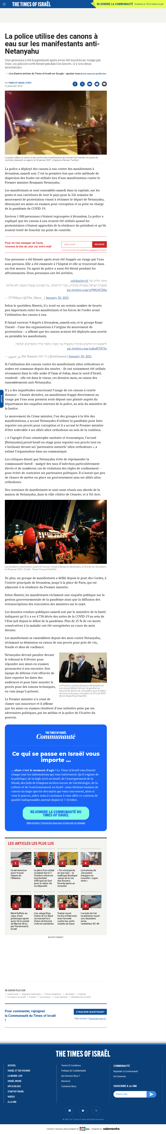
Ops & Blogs (14, 1086)
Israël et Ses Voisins (19, 1070)
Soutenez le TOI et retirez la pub (149, 4)
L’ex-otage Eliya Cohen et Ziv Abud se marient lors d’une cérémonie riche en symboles (44, 918)
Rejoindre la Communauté (115, 4)
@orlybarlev (80, 281)
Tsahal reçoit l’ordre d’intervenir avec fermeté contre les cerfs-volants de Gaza (67, 918)
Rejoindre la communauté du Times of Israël (55, 813)
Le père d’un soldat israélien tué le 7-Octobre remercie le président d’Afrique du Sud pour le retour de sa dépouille (44, 878)
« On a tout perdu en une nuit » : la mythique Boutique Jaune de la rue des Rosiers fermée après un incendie (67, 878)
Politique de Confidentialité (73, 1070)
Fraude (32, 997)
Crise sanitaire (60, 997)
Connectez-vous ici (97, 1018)
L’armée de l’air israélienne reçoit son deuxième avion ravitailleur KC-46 (90, 918)
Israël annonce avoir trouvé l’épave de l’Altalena (19, 874)
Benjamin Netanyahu (31, 994)
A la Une (12, 1102)
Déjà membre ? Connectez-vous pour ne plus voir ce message (56, 822)
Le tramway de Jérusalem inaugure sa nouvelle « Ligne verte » (89, 875)
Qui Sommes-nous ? (70, 1076)
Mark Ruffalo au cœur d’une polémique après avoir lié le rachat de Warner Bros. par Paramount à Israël (20, 921)
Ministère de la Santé (81, 997)
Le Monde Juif (15, 1076)
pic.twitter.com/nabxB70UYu (87, 348)
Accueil (12, 1065)
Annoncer (65, 1081)
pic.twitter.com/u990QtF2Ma (87, 290)
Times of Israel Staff (20, 83)
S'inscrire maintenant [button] (90, 1011)
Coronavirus (45, 997)
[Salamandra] (111, 1128)
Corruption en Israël (16, 997)
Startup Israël (16, 1091)
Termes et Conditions (71, 1065)
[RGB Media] (85, 1129)
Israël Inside (12, 994)
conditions (93, 250)
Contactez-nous (68, 1086)
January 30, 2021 (57, 298)
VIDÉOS (11, 1096)
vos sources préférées (94, 73)
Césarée (82, 994)
